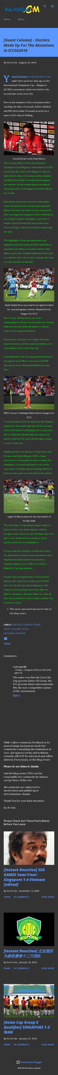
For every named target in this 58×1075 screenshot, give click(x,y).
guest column (12, 628)
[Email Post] (5, 639)
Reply (16, 695)
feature (17, 624)
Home (7, 19)
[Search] (45, 5)
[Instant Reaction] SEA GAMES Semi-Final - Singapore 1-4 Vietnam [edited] (24, 877)
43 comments (21, 896)
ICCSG (25, 628)
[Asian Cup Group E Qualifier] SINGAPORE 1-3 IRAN (27, 1027)
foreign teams (31, 624)
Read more (48, 896)
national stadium (14, 633)
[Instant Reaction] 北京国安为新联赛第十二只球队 (28, 953)
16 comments (21, 1044)
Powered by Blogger (31, 1062)
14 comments (21, 968)
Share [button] (7, 643)
